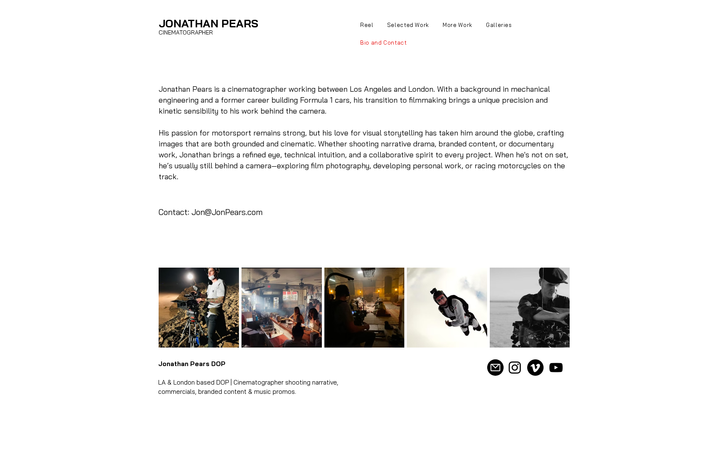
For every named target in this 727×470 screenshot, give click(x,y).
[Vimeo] (535, 367)
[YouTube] (556, 367)
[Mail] (495, 367)
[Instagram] (515, 367)
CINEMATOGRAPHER (186, 32)
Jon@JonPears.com (227, 212)
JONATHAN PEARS (208, 23)
